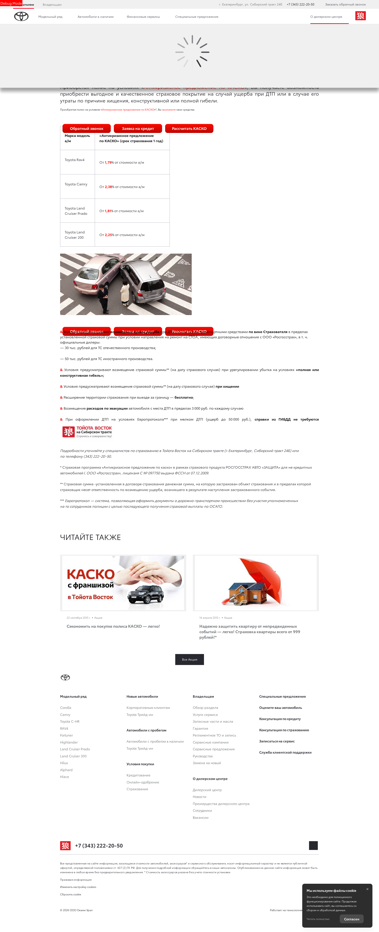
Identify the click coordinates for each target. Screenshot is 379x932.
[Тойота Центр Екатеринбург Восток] (360, 16)
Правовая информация (76, 879)
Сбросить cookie (70, 894)
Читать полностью (318, 919)
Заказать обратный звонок (345, 4)
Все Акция (189, 659)
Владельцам (52, 4)
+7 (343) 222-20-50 (300, 4)
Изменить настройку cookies (78, 887)
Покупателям (23, 4)
